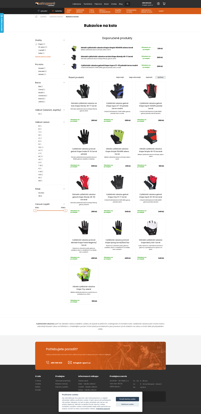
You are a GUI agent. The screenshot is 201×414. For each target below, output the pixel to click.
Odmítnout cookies (127, 404)
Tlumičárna (88, 4)
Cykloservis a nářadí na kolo (146, 11)
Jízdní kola (69, 11)
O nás (38, 376)
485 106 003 (146, 3)
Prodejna (59, 376)
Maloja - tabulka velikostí (87, 390)
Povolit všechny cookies (127, 399)
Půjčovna (98, 4)
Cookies (38, 384)
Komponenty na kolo (131, 11)
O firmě (38, 381)
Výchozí (160, 77)
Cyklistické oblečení (80, 11)
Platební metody (61, 384)
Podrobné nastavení (103, 408)
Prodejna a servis (118, 376)
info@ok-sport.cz (147, 5)
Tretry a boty (91, 11)
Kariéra (37, 387)
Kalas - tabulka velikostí (86, 384)
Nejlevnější (120, 77)
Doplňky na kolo (118, 11)
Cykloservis (76, 4)
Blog (120, 4)
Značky (114, 4)
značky (48, 56)
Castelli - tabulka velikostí (87, 387)
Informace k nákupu (88, 376)
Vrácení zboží (83, 381)
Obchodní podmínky (62, 381)
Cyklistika (43, 17)
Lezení (161, 11)
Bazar (106, 4)
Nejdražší (149, 77)
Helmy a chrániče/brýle (104, 11)
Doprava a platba (61, 387)
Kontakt (38, 390)
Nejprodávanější (135, 77)
